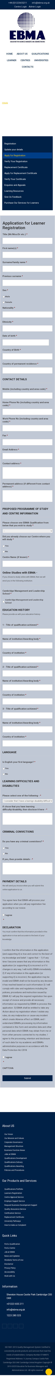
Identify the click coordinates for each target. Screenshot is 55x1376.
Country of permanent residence (20, 363)
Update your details (13, 149)
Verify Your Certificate (15, 179)
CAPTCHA (7, 1068)
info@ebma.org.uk (41, 2)
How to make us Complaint (15, 1225)
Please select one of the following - (21, 795)
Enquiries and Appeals (15, 185)
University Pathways (12, 1221)
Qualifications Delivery (13, 1162)
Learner (11, 60)
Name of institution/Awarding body (21, 639)
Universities (41, 60)
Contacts (27, 67)
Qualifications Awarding (14, 1166)
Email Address (10, 449)
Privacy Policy (10, 1268)
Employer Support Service (14, 1201)
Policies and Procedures (14, 1170)
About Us (22, 54)
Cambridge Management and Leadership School (23, 592)
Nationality (8, 308)
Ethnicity (7, 322)
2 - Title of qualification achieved (20, 667)
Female (8, 302)
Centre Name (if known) (15, 557)
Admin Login (35, 6)
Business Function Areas (14, 1150)
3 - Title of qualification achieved (20, 708)
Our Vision (8, 1134)
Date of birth (9, 335)
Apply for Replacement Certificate (20, 173)
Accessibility (9, 1272)
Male (7, 296)
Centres (25, 60)
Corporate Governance (13, 1142)
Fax (5, 435)
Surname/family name (14, 262)
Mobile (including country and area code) (24, 389)
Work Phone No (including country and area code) (25, 420)
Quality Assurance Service (15, 1209)
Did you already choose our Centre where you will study (26, 538)
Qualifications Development (15, 1158)
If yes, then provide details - (17, 859)
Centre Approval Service (14, 1197)
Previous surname (12, 276)
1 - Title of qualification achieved (20, 625)
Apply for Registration (14, 155)
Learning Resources (14, 191)
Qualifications (40, 54)
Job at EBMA (9, 1252)
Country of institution (14, 653)
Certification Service (12, 1213)
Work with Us (9, 1276)
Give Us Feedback (12, 197)
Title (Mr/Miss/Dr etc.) (14, 234)
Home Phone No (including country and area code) (25, 404)
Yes (7, 546)
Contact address (11, 463)
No (6, 551)
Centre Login (20, 6)
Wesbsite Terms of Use (13, 1260)
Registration (10, 143)
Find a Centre (9, 1248)
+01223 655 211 (15, 1303)
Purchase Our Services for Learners (21, 202)
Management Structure (13, 1146)
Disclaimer (8, 1264)
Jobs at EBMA (10, 1154)
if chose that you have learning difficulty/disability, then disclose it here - (24, 808)
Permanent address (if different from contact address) (26, 485)
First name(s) (10, 248)
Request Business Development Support (20, 1205)
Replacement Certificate (16, 167)
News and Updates (12, 1256)
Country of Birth (11, 350)
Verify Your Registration (15, 161)
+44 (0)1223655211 (17, 2)
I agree (8, 915)
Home (9, 54)
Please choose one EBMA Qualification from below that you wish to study (25, 524)
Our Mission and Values (14, 1138)
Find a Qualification (12, 1244)
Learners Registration (13, 1193)
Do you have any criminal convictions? (23, 841)
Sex (5, 290)
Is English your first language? (18, 762)
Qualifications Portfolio (13, 1189)
